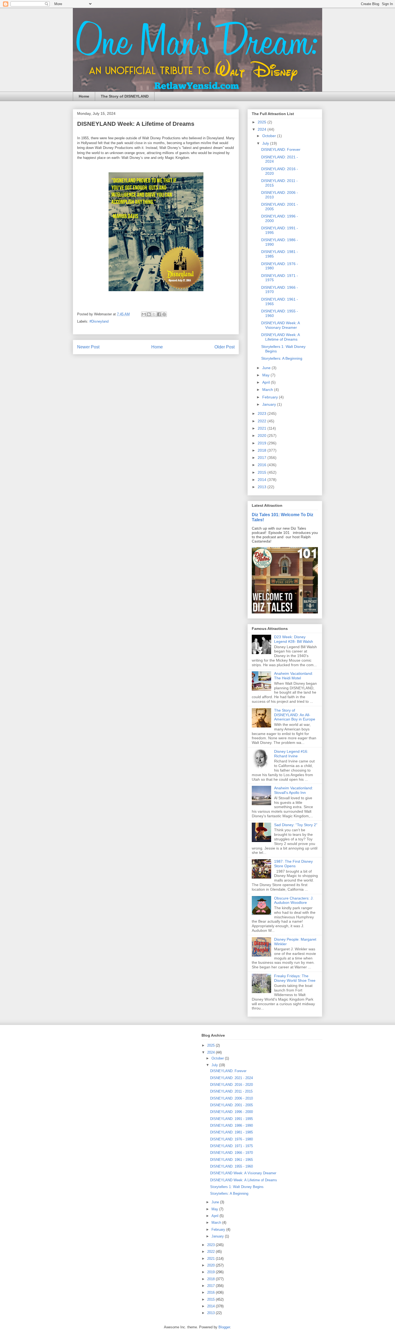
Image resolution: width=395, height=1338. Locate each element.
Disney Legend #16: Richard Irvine (291, 753)
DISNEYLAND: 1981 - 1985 (231, 1132)
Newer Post (88, 347)
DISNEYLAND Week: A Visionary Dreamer (280, 325)
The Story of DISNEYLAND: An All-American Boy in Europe (294, 715)
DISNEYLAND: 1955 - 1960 (231, 1166)
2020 (262, 435)
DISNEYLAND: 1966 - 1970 (231, 1153)
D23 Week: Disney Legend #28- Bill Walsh (293, 639)
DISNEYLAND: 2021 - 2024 (231, 1078)
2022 (262, 421)
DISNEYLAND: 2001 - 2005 (231, 1105)
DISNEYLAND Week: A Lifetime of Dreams (280, 337)
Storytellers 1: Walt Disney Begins (237, 1187)
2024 (262, 129)
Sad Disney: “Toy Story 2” (295, 825)
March (268, 389)
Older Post (224, 347)
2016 (262, 465)
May (266, 375)
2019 (262, 443)
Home (84, 96)
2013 (262, 487)
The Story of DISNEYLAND (125, 96)
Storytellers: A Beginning (281, 358)
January (269, 404)
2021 (262, 428)
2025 (262, 122)
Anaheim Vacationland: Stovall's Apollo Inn (293, 790)
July (266, 143)
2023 (262, 413)
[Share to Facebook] (159, 314)
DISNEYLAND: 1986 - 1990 (231, 1125)
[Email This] (143, 314)
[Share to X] (154, 314)
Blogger (224, 1327)
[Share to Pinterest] (164, 314)
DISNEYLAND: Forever (280, 149)
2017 (262, 457)
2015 (262, 472)
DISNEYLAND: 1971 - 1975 (231, 1146)
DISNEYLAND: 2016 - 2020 (231, 1085)
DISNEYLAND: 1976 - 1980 (231, 1139)
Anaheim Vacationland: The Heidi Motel (293, 675)
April (266, 382)
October (269, 136)
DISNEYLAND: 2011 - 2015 (231, 1091)
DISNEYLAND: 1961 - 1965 (231, 1160)
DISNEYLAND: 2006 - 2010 (231, 1098)
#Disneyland (99, 321)
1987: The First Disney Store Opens (293, 863)
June (267, 368)
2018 (262, 450)
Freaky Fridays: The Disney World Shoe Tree (294, 978)
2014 (262, 479)
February (270, 397)
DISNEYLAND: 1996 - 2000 (231, 1112)
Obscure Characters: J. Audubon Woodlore (294, 900)
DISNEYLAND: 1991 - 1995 (231, 1119)
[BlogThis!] (149, 314)
